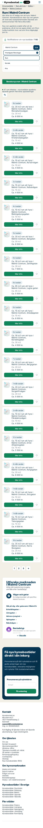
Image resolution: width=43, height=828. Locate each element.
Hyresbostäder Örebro (11, 805)
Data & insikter (8, 771)
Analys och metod (9, 769)
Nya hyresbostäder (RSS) (12, 761)
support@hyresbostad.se (12, 724)
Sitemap (5, 759)
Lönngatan (10, 613)
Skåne (30, 6)
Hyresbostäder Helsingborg (13, 809)
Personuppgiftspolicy (10, 755)
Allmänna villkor (8, 748)
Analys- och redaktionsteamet (13, 780)
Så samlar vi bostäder (10, 752)
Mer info (18, 121)
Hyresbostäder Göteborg (11, 790)
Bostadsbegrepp (8, 778)
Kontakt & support (9, 744)
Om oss (5, 742)
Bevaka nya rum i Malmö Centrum (21, 81)
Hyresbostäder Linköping (12, 807)
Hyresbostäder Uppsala (11, 794)
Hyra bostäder (7, 6)
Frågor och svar (8, 773)
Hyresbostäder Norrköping (12, 813)
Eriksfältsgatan (12, 609)
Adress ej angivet (13, 616)
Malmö (4, 8)
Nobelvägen (11, 623)
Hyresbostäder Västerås (11, 797)
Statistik (5, 776)
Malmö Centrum (16, 8)
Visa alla (22, 635)
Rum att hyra (21, 6)
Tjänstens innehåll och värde (13, 750)
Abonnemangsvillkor (10, 746)
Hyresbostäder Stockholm (12, 788)
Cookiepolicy (7, 757)
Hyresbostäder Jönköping (12, 811)
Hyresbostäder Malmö (10, 792)
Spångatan (10, 619)
